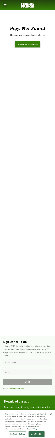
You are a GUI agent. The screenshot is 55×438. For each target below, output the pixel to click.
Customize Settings (17, 434)
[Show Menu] (5, 5)
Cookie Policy (32, 429)
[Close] (51, 414)
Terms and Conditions (16, 388)
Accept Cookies (36, 434)
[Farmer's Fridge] (27, 5)
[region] (27, 424)
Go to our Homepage (27, 44)
